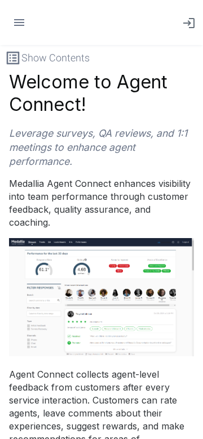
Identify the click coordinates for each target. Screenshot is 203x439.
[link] (187, 22)
